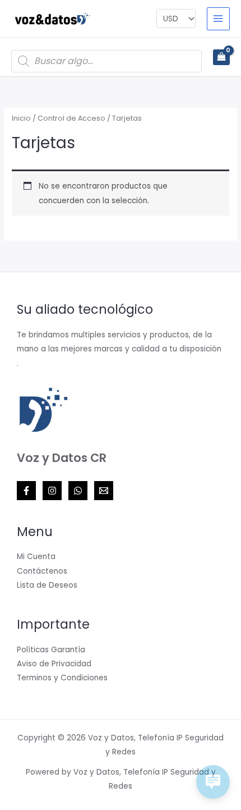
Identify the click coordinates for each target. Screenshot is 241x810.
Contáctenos (42, 571)
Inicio (21, 118)
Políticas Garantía (51, 649)
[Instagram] (52, 490)
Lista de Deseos (47, 585)
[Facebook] (26, 490)
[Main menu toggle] (218, 18)
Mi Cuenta (36, 556)
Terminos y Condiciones (62, 677)
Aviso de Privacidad (54, 663)
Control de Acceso (71, 118)
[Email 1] (103, 490)
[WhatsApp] (77, 490)
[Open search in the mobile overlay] (106, 61)
